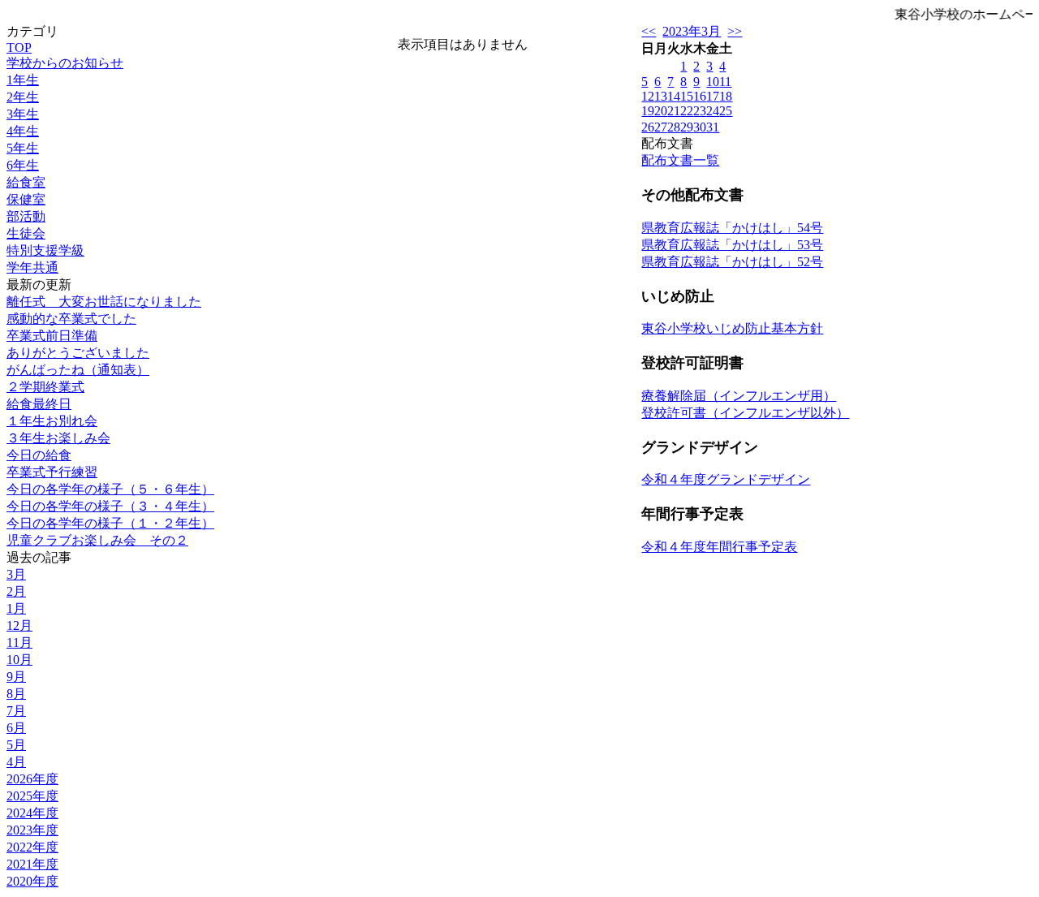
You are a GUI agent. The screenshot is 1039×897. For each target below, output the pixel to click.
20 (660, 111)
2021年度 (32, 864)
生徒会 (25, 233)
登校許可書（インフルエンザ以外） (745, 413)
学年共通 (32, 267)
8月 (16, 694)
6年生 (22, 165)
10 (712, 81)
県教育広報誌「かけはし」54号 (732, 228)
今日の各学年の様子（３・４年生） (110, 506)
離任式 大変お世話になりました (103, 301)
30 (699, 127)
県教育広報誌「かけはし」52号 (732, 262)
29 (686, 127)
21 (673, 111)
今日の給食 (38, 455)
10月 (19, 659)
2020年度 (32, 881)
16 (699, 96)
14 (673, 96)
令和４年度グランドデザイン (725, 479)
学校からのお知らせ (64, 63)
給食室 (25, 182)
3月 (16, 574)
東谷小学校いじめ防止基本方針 (732, 328)
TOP (19, 47)
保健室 (25, 199)
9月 (16, 677)
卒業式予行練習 (51, 472)
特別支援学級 (45, 250)
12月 (19, 625)
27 (660, 127)
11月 (19, 642)
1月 (16, 608)
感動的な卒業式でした (71, 319)
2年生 (22, 97)
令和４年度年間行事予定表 (719, 547)
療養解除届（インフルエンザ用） (738, 396)
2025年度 (32, 796)
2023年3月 (691, 31)
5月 (16, 745)
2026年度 (32, 779)
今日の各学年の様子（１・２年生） (110, 523)
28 (673, 127)
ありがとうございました (77, 353)
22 (686, 111)
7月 (16, 711)
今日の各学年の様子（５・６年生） (110, 489)
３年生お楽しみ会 (58, 438)
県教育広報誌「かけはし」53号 (732, 245)
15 (686, 96)
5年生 (22, 148)
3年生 (22, 114)
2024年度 (32, 813)
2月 (16, 591)
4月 (16, 762)
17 (712, 96)
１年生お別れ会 (51, 421)
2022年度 (32, 847)
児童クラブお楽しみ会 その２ (97, 540)
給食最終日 (38, 404)
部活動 (25, 216)
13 (660, 96)
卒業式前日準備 (51, 336)
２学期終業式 (45, 387)
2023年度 (32, 830)
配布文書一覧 (680, 160)
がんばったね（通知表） (77, 370)
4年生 (22, 131)
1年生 (22, 80)
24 (712, 111)
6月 (16, 728)
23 (699, 111)
